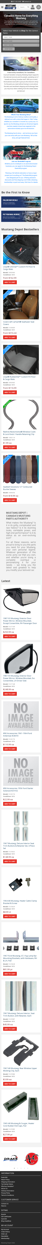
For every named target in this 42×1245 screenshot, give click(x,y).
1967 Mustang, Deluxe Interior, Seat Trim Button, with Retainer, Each (18, 1014)
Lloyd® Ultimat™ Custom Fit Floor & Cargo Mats (19, 267)
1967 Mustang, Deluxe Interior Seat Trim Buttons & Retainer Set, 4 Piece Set (19, 846)
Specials (4, 1219)
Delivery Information (7, 1191)
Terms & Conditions (7, 1195)
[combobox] (21, 37)
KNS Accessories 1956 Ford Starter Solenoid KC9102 (18, 789)
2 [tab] (18, 1168)
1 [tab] (14, 1168)
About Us (4, 1188)
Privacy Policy (5, 1193)
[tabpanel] (10, 1159)
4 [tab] (24, 1168)
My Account (5, 1229)
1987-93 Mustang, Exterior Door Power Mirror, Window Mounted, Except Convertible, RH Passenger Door (20, 621)
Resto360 (4, 1177)
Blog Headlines (6, 1221)
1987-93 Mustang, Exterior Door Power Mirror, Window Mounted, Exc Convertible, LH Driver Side (19, 678)
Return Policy (5, 1179)
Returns (3, 1206)
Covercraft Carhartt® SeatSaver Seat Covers (18, 322)
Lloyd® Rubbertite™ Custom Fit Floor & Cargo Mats (19, 377)
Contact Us (27, 1)
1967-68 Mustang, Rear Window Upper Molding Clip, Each (20, 1069)
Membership (5, 1238)
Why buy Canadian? (7, 1186)
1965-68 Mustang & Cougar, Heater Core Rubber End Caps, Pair (18, 1124)
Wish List (4, 1234)
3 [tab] (21, 1168)
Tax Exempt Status (7, 1184)
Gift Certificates (6, 1216)
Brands (3, 1214)
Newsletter (4, 1236)
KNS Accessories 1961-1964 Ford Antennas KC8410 (17, 734)
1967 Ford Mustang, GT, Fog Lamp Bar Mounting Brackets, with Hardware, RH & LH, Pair (20, 958)
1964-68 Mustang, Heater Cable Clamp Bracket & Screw (20, 901)
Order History (5, 1232)
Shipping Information (8, 1182)
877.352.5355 (16, 1)
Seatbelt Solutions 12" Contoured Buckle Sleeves (17, 488)
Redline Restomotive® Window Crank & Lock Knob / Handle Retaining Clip (19, 432)
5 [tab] (28, 1168)
